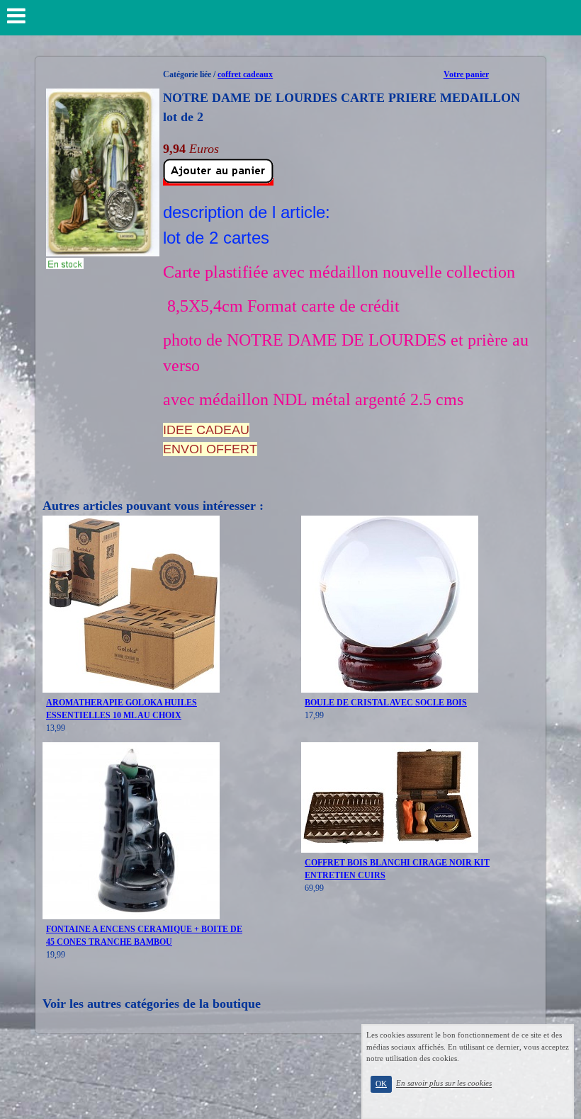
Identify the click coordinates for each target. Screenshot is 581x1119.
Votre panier (466, 74)
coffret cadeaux (245, 74)
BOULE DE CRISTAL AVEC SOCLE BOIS (386, 703)
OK (381, 1084)
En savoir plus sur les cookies (444, 1083)
